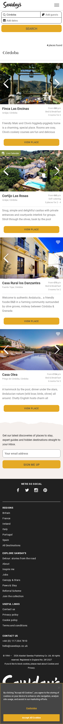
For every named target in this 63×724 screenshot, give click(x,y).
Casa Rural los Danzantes (21, 283)
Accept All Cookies (31, 717)
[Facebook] (18, 491)
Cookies (51, 663)
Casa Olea (9, 374)
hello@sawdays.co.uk (15, 645)
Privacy (31, 667)
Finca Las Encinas (15, 108)
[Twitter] (27, 491)
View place (31, 142)
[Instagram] (36, 491)
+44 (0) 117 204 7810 (15, 640)
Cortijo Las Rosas (15, 195)
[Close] (59, 687)
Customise (31, 708)
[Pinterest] (45, 491)
